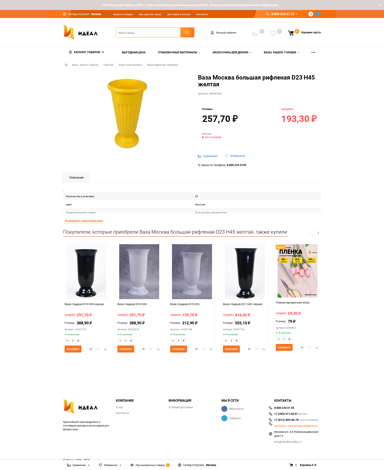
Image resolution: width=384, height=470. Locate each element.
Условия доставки (181, 407)
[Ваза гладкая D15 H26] (192, 272)
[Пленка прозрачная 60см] (297, 271)
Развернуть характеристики (84, 221)
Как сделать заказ (150, 14)
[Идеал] (86, 407)
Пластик (108, 65)
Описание (76, 177)
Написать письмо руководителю (295, 425)
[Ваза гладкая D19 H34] (139, 272)
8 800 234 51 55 (282, 14)
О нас (119, 407)
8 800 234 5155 (236, 165)
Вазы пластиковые (130, 65)
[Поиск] (187, 32)
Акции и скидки (123, 14)
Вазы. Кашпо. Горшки (85, 65)
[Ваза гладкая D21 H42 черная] (245, 272)
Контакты (202, 14)
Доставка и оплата (178, 14)
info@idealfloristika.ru (288, 442)
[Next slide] (318, 233)
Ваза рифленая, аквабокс (162, 65)
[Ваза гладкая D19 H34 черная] (86, 272)
